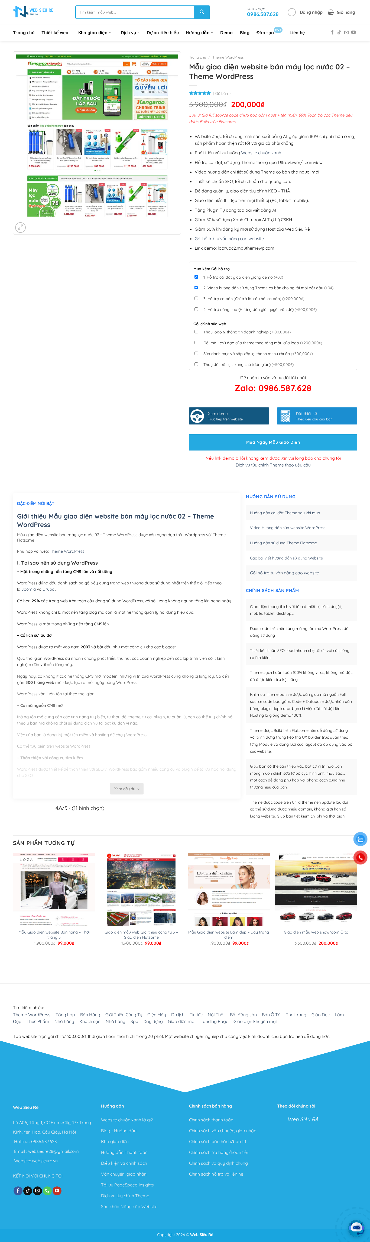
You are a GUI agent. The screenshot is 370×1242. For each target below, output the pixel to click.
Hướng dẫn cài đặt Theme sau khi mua (285, 512)
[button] (305, 12)
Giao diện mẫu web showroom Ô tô (316, 932)
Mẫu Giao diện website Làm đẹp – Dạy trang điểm (228, 935)
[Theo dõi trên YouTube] (353, 32)
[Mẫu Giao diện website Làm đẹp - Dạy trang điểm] (229, 907)
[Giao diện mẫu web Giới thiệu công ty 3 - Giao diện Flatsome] (141, 907)
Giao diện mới (181, 1021)
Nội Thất (216, 1014)
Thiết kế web (55, 32)
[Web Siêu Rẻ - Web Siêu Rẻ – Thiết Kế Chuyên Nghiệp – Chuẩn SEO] (33, 12)
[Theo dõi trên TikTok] (339, 32)
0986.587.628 (44, 1141)
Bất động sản (243, 1014)
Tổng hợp (65, 1014)
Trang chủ (23, 32)
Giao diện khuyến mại (255, 1021)
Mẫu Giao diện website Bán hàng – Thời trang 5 (54, 935)
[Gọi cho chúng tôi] (47, 1190)
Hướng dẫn (198, 32)
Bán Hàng (90, 1014)
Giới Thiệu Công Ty (123, 1014)
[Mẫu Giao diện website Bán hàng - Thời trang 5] (54, 907)
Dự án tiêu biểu (163, 32)
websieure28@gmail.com (53, 1151)
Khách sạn (89, 1021)
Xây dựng (153, 1021)
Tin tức (196, 1014)
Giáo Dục (320, 1014)
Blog (244, 32)
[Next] (36, 222)
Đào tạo (269, 31)
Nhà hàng (64, 1021)
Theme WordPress (228, 57)
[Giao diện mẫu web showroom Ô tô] (316, 907)
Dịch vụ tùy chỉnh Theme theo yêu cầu (273, 465)
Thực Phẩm (38, 1021)
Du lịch (177, 1014)
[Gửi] (202, 12)
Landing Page (214, 1021)
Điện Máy (156, 1014)
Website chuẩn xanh (261, 152)
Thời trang (296, 1014)
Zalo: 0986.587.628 (273, 387)
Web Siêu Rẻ (302, 1119)
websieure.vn (45, 1160)
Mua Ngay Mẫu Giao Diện (273, 442)
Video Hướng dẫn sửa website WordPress (288, 527)
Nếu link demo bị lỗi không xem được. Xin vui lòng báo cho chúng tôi (273, 458)
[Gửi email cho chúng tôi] (346, 32)
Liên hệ (297, 32)
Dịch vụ (128, 32)
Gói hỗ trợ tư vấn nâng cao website (229, 238)
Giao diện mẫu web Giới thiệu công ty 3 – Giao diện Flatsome (141, 935)
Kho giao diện (93, 32)
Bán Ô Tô (271, 1014)
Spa (134, 1021)
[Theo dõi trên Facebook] (332, 32)
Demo (226, 32)
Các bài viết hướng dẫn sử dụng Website (286, 558)
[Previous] (21, 222)
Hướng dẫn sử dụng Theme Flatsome (283, 542)
